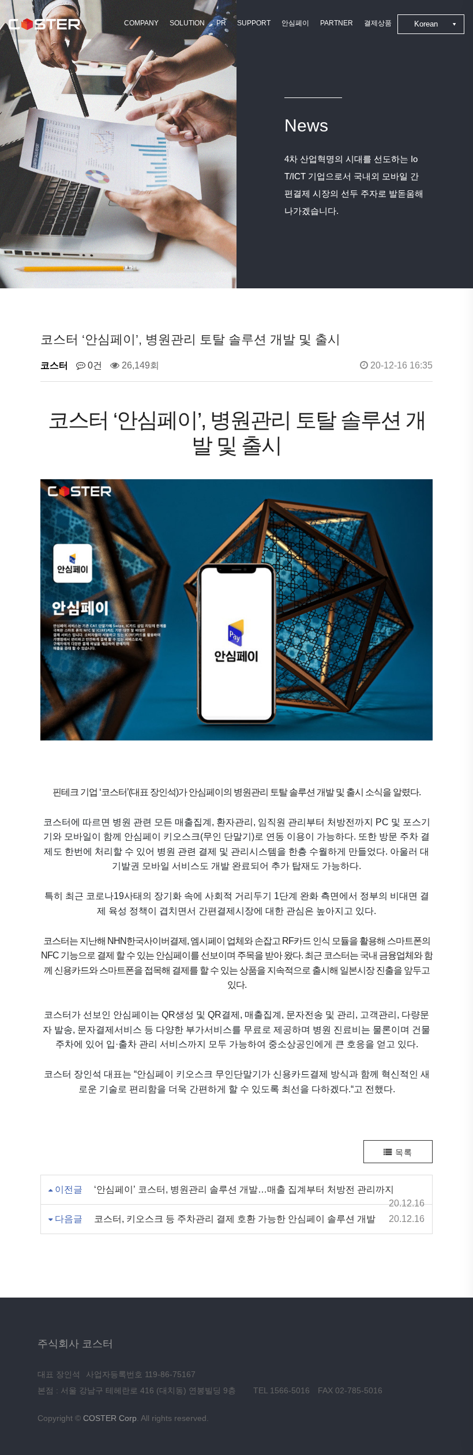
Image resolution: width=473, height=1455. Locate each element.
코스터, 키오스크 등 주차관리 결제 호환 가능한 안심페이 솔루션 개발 (235, 1219)
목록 (402, 1152)
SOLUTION (187, 23)
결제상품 (378, 23)
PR (221, 23)
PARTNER (336, 23)
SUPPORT (254, 23)
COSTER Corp (110, 1418)
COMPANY (141, 23)
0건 (93, 365)
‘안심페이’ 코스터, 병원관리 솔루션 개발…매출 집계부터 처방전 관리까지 (244, 1189)
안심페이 (295, 23)
